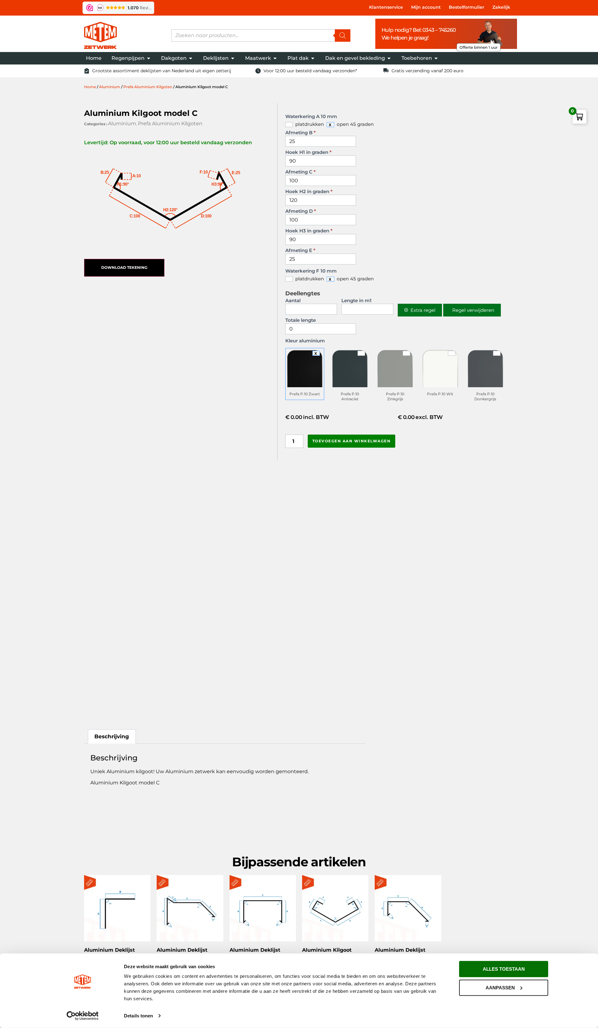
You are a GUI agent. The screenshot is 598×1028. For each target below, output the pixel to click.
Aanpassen (500, 987)
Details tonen (138, 1015)
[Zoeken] (342, 35)
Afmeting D (300, 211)
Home (90, 86)
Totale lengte (300, 320)
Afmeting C (300, 172)
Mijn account (426, 7)
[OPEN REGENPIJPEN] (148, 58)
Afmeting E (300, 250)
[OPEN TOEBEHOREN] (436, 58)
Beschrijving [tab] (111, 736)
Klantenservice (386, 7)
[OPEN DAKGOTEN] (190, 58)
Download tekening (124, 267)
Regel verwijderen (473, 310)
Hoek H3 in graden (309, 231)
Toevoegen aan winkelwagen (351, 441)
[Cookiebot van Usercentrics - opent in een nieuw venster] (82, 1016)
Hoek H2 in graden (309, 191)
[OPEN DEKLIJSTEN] (232, 58)
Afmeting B (300, 133)
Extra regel (423, 310)
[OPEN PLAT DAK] (312, 58)
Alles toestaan (504, 969)
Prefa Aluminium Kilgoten (147, 86)
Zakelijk (501, 7)
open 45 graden (354, 124)
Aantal (293, 300)
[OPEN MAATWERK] (275, 58)
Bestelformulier (466, 7)
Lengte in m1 (356, 300)
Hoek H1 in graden (308, 152)
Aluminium (109, 86)
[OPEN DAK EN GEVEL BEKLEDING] (389, 58)
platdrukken (309, 124)
